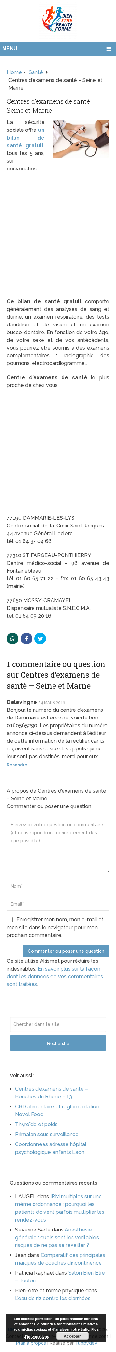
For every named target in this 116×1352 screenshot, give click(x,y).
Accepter (72, 1336)
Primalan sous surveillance (47, 1134)
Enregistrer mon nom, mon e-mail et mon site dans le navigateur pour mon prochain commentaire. (55, 927)
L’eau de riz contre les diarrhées (53, 1298)
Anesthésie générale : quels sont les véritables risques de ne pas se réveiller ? (57, 1237)
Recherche (58, 1043)
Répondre (17, 765)
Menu (9, 48)
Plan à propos (31, 1343)
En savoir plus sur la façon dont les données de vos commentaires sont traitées (55, 976)
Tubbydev (86, 1343)
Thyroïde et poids (36, 1124)
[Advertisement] (58, 237)
